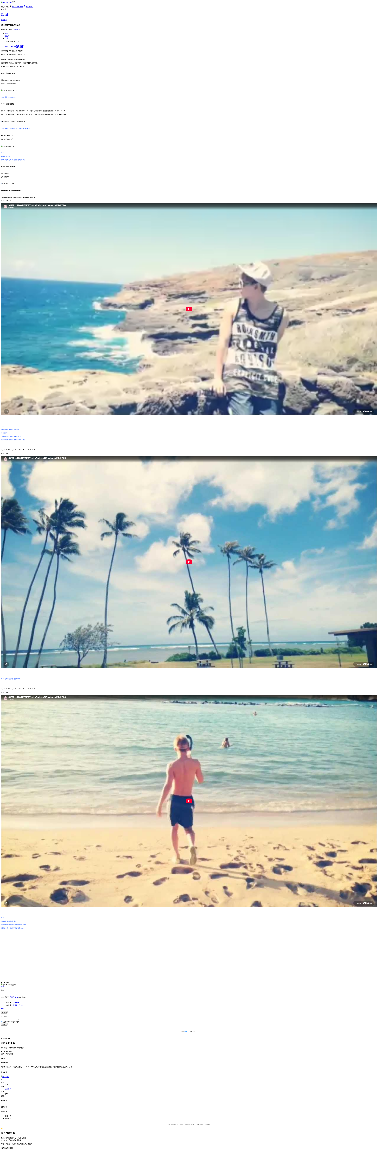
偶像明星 (17, 29)
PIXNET (174, 1124)
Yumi (4, 14)
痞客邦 (12, 997)
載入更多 (4, 1012)
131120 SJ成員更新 (14, 46)
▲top (2, 1008)
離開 (11, 1148)
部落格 (7, 36)
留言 (16, 997)
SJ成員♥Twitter (18, 1005)
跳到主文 (4, 20)
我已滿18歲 (5, 1148)
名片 (6, 38)
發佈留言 (4, 1024)
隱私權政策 (200, 1124)
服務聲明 (207, 1124)
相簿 (6, 33)
